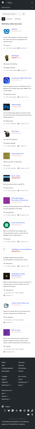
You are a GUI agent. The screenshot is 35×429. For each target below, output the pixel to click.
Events (20, 379)
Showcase (21, 362)
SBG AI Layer (15, 330)
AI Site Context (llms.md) (20, 303)
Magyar (7, 406)
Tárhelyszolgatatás (7, 368)
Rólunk (4, 362)
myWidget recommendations (21, 249)
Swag (20, 385)
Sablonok (21, 365)
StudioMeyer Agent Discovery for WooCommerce (18, 275)
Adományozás (23, 382)
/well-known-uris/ (17, 153)
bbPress (5, 396)
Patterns (20, 371)
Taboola (14, 29)
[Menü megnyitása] (32, 2)
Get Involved (22, 376)
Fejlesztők (5, 382)
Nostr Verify (15, 176)
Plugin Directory (6, 7)
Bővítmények (22, 368)
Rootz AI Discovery (18, 223)
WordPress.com (7, 390)
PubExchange (16, 104)
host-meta (15, 131)
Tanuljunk (4, 376)
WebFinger (15, 56)
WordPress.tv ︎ (6, 385)
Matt (4, 393)
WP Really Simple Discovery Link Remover (19, 199)
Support (4, 379)
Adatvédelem (6, 371)
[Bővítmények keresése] (23, 14)
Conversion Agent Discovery (21, 78)
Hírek (3, 365)
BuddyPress (6, 399)
